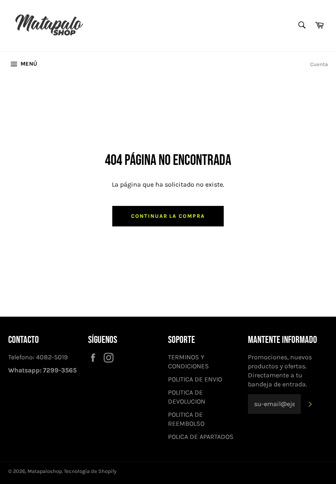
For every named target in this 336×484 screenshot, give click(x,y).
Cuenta (319, 64)
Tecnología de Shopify (90, 471)
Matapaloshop (44, 471)
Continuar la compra (168, 216)
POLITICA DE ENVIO (195, 379)
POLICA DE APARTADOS (201, 437)
